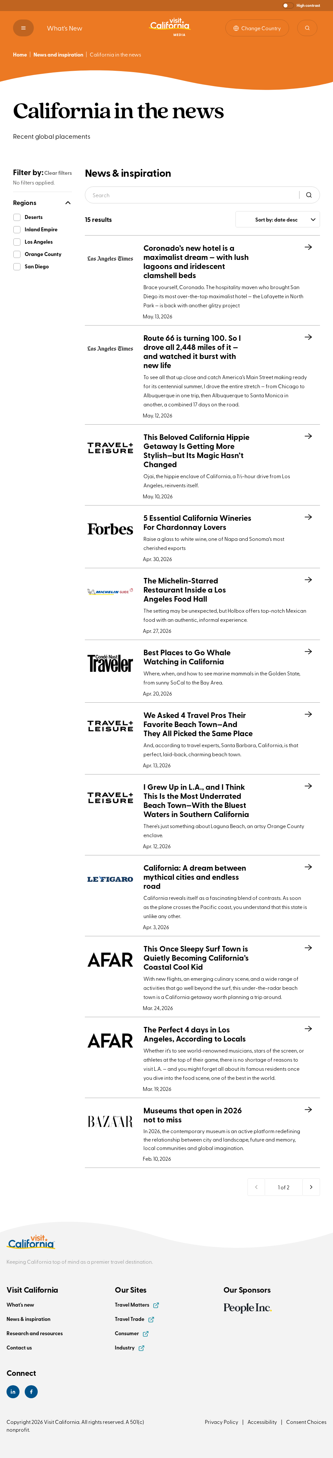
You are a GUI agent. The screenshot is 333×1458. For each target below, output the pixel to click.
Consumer (127, 1333)
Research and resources (35, 1333)
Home (20, 54)
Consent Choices (306, 1421)
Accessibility (262, 1421)
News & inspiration (28, 1319)
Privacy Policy (221, 1421)
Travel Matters (132, 1304)
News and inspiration (58, 54)
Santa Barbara (238, 744)
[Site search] (307, 27)
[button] (301, 5)
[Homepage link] (170, 28)
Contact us (19, 1347)
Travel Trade (130, 1319)
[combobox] (277, 219)
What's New (64, 27)
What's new (20, 1304)
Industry (125, 1347)
